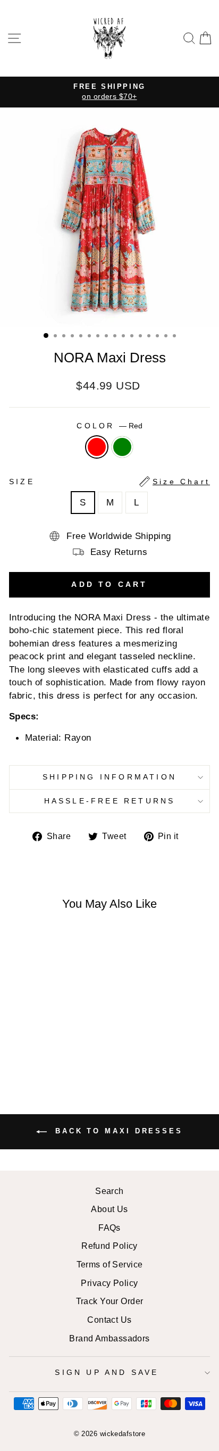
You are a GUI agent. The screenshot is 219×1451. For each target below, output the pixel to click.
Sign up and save (106, 1372)
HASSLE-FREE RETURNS (109, 801)
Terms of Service (110, 1264)
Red (96, 447)
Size (109, 481)
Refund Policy (109, 1245)
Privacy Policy (109, 1283)
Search (109, 1191)
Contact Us (109, 1319)
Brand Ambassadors (109, 1338)
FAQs (109, 1227)
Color (109, 425)
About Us (109, 1209)
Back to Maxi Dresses (117, 1131)
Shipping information (109, 777)
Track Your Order (110, 1301)
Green (122, 447)
